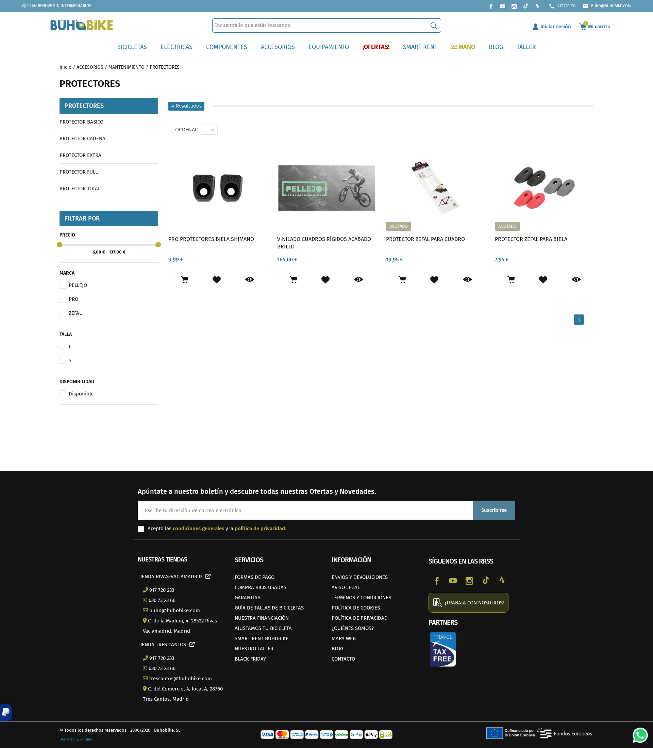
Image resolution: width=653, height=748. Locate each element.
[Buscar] (434, 25)
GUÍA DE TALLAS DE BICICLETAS (269, 608)
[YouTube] (502, 6)
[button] (6, 712)
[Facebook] (491, 6)
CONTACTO (343, 659)
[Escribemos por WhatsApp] (637, 732)
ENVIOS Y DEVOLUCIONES (360, 577)
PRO (73, 299)
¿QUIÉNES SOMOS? (353, 628)
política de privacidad (260, 528)
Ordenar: (187, 129)
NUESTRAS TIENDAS (162, 559)
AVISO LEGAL (346, 587)
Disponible (81, 394)
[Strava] (537, 6)
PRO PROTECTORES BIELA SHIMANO (211, 239)
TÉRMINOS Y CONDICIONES (361, 598)
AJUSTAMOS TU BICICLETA (263, 628)
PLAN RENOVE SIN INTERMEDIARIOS (58, 5)
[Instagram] (514, 6)
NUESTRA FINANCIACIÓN (262, 618)
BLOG (337, 649)
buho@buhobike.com (606, 6)
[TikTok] (525, 6)
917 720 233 (562, 6)
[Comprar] (184, 279)
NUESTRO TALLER (254, 649)
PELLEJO (78, 285)
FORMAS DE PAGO (254, 577)
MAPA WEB (344, 638)
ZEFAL (75, 313)
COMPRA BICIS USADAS (260, 587)
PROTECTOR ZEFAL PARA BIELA (531, 239)
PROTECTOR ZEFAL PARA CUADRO (425, 239)
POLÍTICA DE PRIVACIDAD (360, 618)
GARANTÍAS (247, 598)
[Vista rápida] (249, 279)
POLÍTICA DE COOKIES (356, 608)
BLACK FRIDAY (250, 659)
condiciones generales (198, 528)
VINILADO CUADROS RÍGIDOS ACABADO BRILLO (324, 243)
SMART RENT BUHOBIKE (261, 638)
